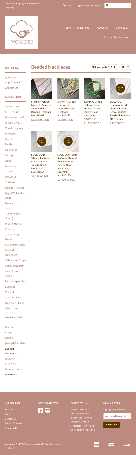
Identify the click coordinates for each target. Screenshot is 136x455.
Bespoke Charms (14, 368)
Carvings (10, 228)
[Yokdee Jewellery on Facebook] (40, 411)
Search (8, 409)
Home (67, 27)
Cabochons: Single (15, 260)
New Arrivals (12, 106)
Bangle (9, 332)
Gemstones (11, 308)
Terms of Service (13, 423)
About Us (102, 27)
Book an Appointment (116, 37)
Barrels (9, 337)
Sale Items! (11, 133)
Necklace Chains (14, 302)
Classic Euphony (14, 128)
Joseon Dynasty (14, 122)
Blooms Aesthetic (15, 117)
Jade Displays (13, 297)
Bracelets (10, 166)
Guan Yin (10, 292)
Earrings (9, 155)
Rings (8, 160)
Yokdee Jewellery (32, 444)
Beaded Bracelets (15, 244)
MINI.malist (12, 111)
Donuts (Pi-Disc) (14, 187)
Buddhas (10, 286)
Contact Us (122, 27)
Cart (69, 5)
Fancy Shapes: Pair (15, 281)
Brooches (10, 176)
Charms (9, 171)
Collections (83, 27)
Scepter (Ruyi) (13, 223)
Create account (92, 5)
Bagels (9, 326)
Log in (80, 5)
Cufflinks (10, 182)
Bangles (9, 138)
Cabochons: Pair (14, 265)
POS (44, 444)
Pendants (10, 144)
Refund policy (12, 428)
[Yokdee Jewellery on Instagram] (47, 411)
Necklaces (11, 149)
